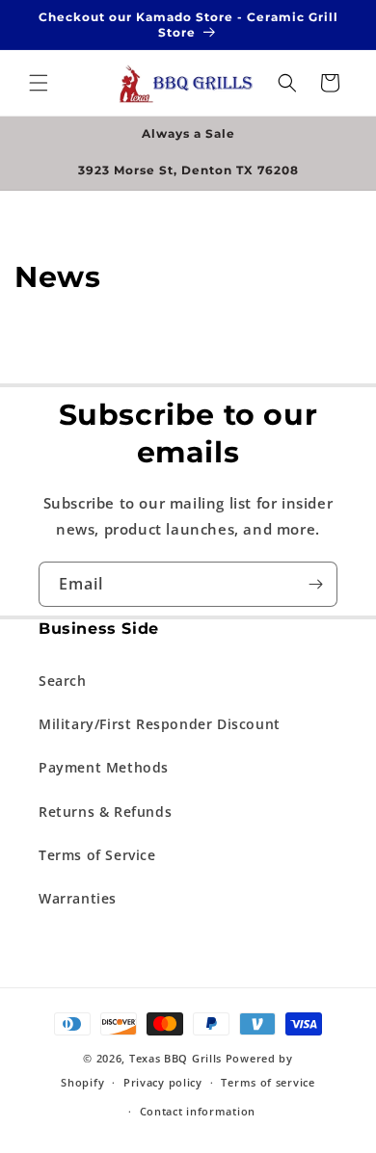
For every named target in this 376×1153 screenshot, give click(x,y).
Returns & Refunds (105, 811)
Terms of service (267, 1082)
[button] (38, 83)
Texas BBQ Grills (175, 1058)
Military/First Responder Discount (160, 724)
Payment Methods (104, 767)
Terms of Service (97, 855)
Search (63, 680)
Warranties (78, 898)
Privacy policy (162, 1082)
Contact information (197, 1111)
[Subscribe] (315, 584)
